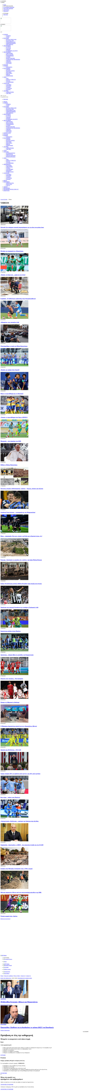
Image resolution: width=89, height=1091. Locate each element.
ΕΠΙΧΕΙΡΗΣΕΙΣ (10, 55)
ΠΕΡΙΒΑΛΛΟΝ (7, 133)
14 (6, 918)
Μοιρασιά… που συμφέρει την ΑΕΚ (11, 441)
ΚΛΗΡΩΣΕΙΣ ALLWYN (12, 50)
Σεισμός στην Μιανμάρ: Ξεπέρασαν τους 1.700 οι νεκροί (16, 868)
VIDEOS (5, 186)
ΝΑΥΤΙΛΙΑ (9, 63)
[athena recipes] (7, 969)
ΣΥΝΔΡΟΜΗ (4, 1073)
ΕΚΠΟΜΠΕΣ (6, 181)
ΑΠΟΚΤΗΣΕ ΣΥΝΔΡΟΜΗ (7, 1084)
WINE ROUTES (10, 183)
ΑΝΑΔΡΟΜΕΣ (9, 169)
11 (3, 918)
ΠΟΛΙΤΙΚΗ (6, 38)
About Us (23, 975)
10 (2, 918)
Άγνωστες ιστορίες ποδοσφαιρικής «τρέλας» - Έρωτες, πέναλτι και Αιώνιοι (22, 488)
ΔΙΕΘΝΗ (8, 49)
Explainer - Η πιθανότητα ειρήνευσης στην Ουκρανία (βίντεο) (18, 298)
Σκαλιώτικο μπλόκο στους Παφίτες (11, 631)
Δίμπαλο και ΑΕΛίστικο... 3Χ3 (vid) (11, 750)
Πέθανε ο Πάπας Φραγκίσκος (9, 465)
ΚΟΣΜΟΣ (5, 65)
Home (4, 4)
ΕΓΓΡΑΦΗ (3, 1055)
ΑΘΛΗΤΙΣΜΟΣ (7, 45)
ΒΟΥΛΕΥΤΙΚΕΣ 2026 (11, 39)
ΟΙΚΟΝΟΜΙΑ (9, 53)
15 (7, 918)
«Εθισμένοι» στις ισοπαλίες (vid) (10, 322)
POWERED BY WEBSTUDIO (25, 978)
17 (9, 918)
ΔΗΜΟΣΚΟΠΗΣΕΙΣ (11, 43)
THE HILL (8, 93)
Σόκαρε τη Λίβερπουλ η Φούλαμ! (10, 702)
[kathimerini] (6, 964)
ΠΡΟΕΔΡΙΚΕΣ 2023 (10, 42)
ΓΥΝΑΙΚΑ (8, 84)
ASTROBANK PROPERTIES (13, 59)
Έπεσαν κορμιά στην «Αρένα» (9, 916)
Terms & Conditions (8, 975)
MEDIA (5, 180)
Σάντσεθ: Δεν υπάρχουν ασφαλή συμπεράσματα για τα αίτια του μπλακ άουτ (22, 227)
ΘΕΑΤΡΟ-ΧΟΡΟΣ (10, 70)
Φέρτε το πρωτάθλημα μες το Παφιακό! (12, 393)
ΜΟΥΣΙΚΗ (8, 72)
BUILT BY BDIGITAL (6, 978)
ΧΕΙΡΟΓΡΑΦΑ (9, 75)
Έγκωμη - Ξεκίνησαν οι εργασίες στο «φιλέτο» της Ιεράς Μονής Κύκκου (21, 560)
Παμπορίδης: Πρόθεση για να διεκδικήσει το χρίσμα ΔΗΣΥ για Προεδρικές (27, 1027)
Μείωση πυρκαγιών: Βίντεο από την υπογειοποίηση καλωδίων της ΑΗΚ (21, 892)
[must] (5, 961)
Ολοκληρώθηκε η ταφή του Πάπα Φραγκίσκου (14, 346)
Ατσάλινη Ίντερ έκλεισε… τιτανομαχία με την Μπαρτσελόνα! (18, 512)
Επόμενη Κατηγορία (5, 1030)
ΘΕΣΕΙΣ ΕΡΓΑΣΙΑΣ (10, 156)
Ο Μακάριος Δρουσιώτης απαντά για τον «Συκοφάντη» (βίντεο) (19, 726)
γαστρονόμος (6, 9)
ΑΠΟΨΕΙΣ (5, 90)
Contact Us (28, 975)
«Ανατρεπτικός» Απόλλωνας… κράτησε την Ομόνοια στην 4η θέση (19, 821)
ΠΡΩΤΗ (5, 101)
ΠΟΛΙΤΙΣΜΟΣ (6, 68)
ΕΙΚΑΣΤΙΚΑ (9, 73)
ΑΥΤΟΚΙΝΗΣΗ (9, 82)
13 (5, 918)
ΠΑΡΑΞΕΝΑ (9, 67)
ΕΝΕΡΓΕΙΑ (8, 62)
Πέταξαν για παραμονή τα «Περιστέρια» (12, 251)
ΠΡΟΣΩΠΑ (9, 170)
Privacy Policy (17, 975)
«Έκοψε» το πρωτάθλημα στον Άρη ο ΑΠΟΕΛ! (14, 417)
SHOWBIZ (8, 85)
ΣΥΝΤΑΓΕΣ (9, 88)
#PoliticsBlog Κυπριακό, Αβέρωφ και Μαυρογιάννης (19, 1002)
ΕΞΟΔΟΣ (8, 89)
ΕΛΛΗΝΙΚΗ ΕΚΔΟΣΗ (8, 7)
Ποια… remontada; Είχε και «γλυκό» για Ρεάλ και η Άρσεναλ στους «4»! (21, 536)
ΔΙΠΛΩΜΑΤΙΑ (9, 44)
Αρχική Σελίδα (4, 199)
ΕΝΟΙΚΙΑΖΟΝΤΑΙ (10, 153)
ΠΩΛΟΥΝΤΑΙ (9, 154)
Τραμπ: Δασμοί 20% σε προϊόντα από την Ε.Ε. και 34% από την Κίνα (20, 773)
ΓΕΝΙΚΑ (8, 168)
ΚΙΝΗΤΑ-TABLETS (11, 79)
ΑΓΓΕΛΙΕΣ (6, 151)
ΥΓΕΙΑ (7, 37)
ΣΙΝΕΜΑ (8, 69)
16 (8, 918)
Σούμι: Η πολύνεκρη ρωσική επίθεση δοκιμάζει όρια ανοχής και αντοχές (21, 583)
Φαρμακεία (5, 11)
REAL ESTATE (9, 54)
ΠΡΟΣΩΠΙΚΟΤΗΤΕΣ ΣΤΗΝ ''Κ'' (11, 189)
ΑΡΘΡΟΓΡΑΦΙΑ (10, 92)
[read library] (6, 973)
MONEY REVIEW (10, 58)
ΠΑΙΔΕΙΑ (8, 35)
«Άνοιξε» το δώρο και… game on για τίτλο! (13, 275)
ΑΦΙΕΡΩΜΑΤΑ (7, 164)
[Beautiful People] (7, 965)
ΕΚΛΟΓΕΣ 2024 (10, 40)
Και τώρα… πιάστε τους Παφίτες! (10, 797)
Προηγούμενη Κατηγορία (6, 1004)
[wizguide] (5, 967)
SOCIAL (8, 80)
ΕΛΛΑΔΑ (8, 48)
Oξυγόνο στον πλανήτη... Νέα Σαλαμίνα (12, 678)
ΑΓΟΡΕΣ (8, 57)
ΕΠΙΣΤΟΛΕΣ (6, 190)
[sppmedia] (4, 955)
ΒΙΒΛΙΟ (8, 74)
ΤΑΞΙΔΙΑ (8, 87)
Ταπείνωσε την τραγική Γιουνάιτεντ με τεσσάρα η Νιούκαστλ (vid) (19, 607)
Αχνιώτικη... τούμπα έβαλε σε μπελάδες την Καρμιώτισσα (17, 655)
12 (4, 918)
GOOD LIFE (6, 83)
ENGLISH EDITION (8, 8)
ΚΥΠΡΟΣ (5, 34)
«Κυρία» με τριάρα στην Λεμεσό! (10, 370)
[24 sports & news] (7, 959)
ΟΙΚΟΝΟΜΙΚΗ (7, 52)
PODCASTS (9, 184)
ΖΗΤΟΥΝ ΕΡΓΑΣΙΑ (11, 155)
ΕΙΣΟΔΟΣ (5, 14)
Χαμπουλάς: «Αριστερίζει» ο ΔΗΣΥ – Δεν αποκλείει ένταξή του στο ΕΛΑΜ (22, 845)
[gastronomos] (6, 971)
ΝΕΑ (7, 78)
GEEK (4, 77)
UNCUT (8, 185)
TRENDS (8, 60)
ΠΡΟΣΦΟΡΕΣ (6, 188)
